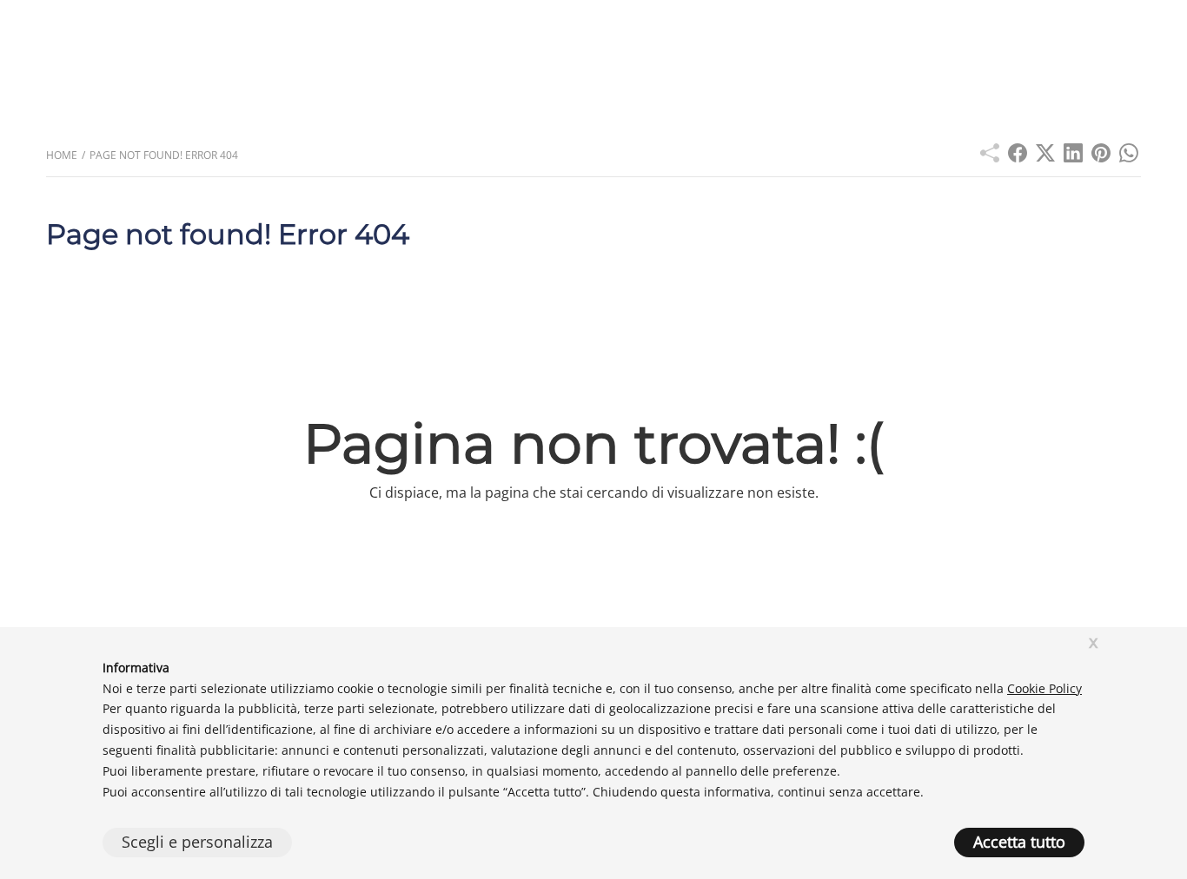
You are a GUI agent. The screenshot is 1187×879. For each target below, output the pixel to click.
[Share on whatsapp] (1129, 157)
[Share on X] (1045, 157)
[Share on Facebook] (1017, 157)
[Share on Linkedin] (1073, 157)
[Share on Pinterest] (1101, 157)
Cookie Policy (1044, 688)
